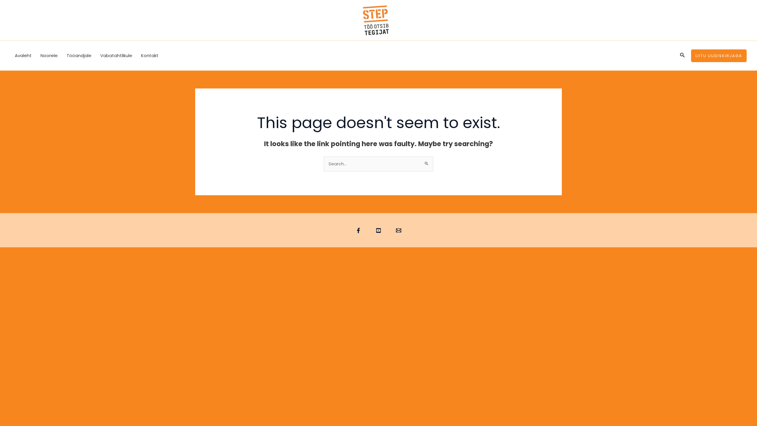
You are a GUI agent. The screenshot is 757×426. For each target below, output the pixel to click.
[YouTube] (378, 230)
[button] (682, 55)
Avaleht (23, 55)
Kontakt (149, 55)
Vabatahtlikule (116, 55)
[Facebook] (358, 230)
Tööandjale (79, 55)
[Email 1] (398, 230)
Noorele (49, 55)
